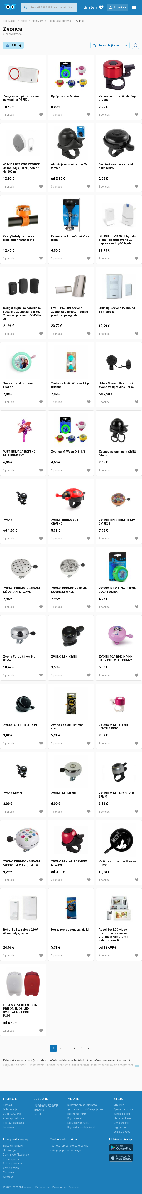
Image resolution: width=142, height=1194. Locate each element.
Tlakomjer (9, 1172)
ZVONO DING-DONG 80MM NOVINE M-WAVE (69, 590)
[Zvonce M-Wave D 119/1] (71, 431)
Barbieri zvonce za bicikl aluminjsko (116, 166)
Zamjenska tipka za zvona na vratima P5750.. (21, 97)
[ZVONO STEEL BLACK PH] (23, 705)
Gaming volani (11, 1167)
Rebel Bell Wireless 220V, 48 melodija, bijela (20, 931)
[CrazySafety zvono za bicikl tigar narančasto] (23, 216)
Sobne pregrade (12, 1163)
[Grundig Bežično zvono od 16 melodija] (119, 288)
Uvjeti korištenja (12, 1113)
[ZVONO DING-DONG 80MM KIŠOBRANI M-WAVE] (23, 568)
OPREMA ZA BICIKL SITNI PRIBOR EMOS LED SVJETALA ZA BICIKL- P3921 (20, 1010)
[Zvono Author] (23, 773)
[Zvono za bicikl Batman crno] (71, 705)
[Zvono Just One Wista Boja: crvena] (119, 76)
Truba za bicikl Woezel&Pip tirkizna (70, 385)
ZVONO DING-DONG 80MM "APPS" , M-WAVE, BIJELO (21, 863)
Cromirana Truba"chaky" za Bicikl (70, 238)
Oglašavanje (10, 1109)
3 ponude (56, 186)
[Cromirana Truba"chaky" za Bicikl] (71, 216)
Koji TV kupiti (74, 1118)
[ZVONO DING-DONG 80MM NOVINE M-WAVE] (71, 568)
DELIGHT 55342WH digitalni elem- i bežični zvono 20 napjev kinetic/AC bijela (117, 240)
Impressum (9, 1127)
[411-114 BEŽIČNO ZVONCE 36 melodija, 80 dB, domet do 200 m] (23, 144)
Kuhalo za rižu (122, 1113)
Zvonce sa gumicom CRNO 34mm (117, 453)
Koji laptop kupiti (76, 1113)
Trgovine (39, 1109)
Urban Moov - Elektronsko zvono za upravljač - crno (117, 385)
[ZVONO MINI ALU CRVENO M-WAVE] (71, 841)
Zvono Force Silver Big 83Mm (19, 658)
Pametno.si (59, 1187)
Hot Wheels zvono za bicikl (70, 929)
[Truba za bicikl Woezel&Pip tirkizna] (71, 363)
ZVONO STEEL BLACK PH (20, 725)
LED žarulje (9, 1150)
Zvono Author (13, 793)
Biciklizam (37, 20)
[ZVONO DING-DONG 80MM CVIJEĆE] (119, 500)
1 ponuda (8, 114)
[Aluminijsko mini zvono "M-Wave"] (71, 144)
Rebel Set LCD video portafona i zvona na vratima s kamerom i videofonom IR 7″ (113, 935)
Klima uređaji (121, 1122)
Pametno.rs (42, 1187)
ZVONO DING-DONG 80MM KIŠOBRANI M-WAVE (21, 590)
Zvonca (79, 20)
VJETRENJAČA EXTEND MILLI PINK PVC (19, 453)
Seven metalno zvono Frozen (18, 385)
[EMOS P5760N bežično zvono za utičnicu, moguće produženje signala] (71, 288)
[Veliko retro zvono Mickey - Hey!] (119, 841)
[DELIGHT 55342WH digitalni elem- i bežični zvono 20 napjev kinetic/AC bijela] (119, 216)
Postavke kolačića (13, 1122)
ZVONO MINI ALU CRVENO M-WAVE (69, 863)
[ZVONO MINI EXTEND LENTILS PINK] (119, 705)
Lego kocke (120, 1127)
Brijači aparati (11, 1159)
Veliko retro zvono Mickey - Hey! (117, 863)
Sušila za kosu (122, 1131)
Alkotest (8, 1176)
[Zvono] (23, 500)
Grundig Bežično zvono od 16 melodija (117, 309)
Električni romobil (13, 1145)
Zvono (7, 520)
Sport (24, 20)
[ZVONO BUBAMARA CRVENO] (71, 500)
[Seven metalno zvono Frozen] (23, 363)
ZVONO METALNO (63, 793)
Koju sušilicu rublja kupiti (81, 1127)
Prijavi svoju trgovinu (46, 1104)
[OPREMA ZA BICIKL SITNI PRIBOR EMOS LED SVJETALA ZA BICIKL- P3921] (23, 985)
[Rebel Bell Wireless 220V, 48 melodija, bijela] (23, 909)
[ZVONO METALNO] (71, 773)
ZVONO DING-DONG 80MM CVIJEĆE (117, 521)
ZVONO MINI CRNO (64, 656)
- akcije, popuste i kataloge (65, 1150)
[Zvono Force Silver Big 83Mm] (23, 636)
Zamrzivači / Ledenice (16, 1154)
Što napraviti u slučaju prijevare (85, 1109)
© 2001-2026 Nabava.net (17, 1187)
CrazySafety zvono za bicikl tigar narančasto (18, 238)
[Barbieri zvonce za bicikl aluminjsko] (119, 144)
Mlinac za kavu (122, 1118)
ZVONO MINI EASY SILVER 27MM (116, 794)
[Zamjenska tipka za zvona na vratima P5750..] (23, 76)
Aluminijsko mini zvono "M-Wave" (70, 166)
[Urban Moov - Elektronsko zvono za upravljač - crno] (119, 363)
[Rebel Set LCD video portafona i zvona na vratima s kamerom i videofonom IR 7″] (119, 909)
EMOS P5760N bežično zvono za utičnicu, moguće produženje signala (69, 311)
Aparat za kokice (123, 1109)
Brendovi (39, 1114)
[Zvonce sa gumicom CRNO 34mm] (119, 431)
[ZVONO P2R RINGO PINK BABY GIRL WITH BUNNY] (119, 636)
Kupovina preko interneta (82, 1104)
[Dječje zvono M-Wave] (71, 76)
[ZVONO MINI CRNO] (71, 636)
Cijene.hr (74, 1187)
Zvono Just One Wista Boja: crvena (118, 97)
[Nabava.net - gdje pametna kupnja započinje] (10, 7)
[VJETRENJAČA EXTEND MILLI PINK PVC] (23, 431)
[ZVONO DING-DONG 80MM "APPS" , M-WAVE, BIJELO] (23, 841)
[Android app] (121, 1147)
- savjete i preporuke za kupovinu (69, 1145)
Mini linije (119, 1104)
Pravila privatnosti (13, 1118)
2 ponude (104, 401)
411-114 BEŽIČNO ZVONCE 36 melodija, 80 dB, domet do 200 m (21, 168)
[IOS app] (121, 1158)
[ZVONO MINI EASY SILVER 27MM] (119, 773)
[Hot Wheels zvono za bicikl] (71, 909)
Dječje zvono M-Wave (66, 96)
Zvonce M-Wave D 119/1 (68, 451)
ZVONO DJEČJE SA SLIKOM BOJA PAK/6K (118, 590)
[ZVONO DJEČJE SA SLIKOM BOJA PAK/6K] (119, 568)
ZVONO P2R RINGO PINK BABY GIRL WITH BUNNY (115, 658)
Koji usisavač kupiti (78, 1122)
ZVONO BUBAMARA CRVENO (64, 521)
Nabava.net (9, 20)
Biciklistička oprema (59, 20)
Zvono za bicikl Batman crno (67, 726)
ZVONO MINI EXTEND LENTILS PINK (113, 726)
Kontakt (7, 1104)
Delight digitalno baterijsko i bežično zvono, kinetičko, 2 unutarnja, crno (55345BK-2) (22, 313)
